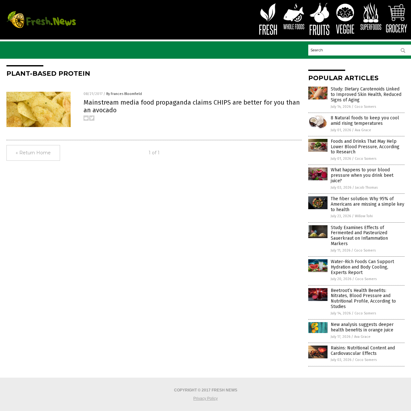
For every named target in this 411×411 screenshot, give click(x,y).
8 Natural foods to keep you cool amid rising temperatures (365, 120)
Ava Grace (363, 130)
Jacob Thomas (366, 187)
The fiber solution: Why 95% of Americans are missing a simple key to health (367, 204)
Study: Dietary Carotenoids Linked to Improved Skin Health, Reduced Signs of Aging (366, 94)
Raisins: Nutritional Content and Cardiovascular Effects (363, 350)
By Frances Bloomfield (124, 94)
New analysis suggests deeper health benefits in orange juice (362, 327)
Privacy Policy (205, 398)
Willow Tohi (364, 216)
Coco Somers (365, 107)
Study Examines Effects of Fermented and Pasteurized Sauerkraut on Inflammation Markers (359, 235)
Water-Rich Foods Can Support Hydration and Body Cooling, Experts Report (362, 267)
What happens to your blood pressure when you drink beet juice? (362, 175)
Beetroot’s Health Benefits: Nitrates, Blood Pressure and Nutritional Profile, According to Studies (363, 298)
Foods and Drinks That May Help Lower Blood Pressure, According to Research (365, 147)
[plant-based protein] (41, 28)
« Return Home (33, 153)
